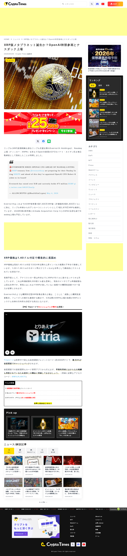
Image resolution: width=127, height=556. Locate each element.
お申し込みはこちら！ (43, 403)
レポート (92, 214)
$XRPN (17, 174)
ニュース (16, 39)
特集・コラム (94, 238)
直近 (92, 85)
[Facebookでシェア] (43, 141)
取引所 (91, 223)
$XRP (14, 171)
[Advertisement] (63, 22)
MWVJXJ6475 (19, 377)
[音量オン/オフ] (12, 352)
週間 (100, 85)
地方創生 (92, 228)
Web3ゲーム (94, 170)
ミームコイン (94, 209)
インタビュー (94, 185)
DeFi (91, 155)
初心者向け (93, 219)
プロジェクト (94, 199)
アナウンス (93, 175)
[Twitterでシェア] (37, 141)
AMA (91, 151)
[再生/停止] (7, 352)
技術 (90, 233)
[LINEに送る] (49, 141)
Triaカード (9, 360)
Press (91, 165)
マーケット (93, 204)
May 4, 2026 (52, 193)
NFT (90, 160)
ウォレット (93, 189)
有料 (108, 85)
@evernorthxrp (37, 171)
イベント (92, 180)
